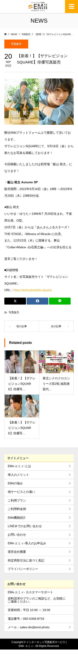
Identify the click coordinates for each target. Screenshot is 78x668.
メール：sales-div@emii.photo (28, 627)
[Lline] (60, 301)
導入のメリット (18, 474)
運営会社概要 (17, 551)
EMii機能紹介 (17, 517)
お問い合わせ (17, 534)
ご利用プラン (17, 500)
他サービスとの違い (21, 491)
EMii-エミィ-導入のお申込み (27, 543)
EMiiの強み (15, 483)
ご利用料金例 (17, 509)
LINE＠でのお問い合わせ (25, 526)
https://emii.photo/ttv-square (32, 290)
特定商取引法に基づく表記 (26, 560)
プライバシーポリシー (23, 569)
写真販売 (16, 43)
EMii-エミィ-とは (19, 466)
